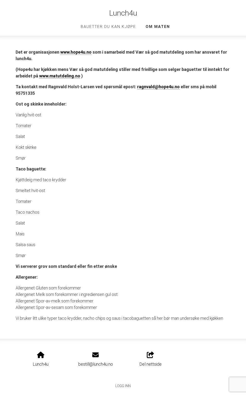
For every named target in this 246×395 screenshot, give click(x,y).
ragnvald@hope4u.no (158, 86)
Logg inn (123, 386)
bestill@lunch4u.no (95, 364)
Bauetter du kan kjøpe (108, 26)
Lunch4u (123, 13)
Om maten (158, 26)
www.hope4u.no (76, 52)
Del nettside (150, 364)
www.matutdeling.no (59, 75)
